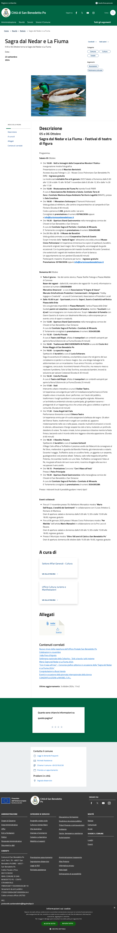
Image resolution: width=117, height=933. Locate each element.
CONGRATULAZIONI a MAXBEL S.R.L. (55, 677)
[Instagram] (92, 12)
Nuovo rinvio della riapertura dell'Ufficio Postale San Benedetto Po (68, 649)
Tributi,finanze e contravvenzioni (71, 825)
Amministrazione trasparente (70, 857)
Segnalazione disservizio (39, 861)
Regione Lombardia (8, 3)
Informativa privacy (66, 865)
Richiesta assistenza (38, 869)
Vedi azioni (103, 41)
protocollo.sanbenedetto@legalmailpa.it (17, 903)
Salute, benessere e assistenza (71, 833)
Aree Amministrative (9, 824)
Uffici (3, 828)
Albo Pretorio (64, 861)
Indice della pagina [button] (14, 125)
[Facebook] (75, 12)
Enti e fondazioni (7, 833)
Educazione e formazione (68, 817)
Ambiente (62, 829)
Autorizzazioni (64, 837)
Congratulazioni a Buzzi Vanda (52, 671)
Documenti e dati (8, 845)
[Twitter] (81, 12)
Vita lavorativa (35, 828)
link (80, 919)
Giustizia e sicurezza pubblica (70, 821)
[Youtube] (87, 12)
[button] (58, 929)
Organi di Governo (8, 820)
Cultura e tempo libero (39, 824)
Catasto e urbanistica (38, 837)
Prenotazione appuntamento (41, 857)
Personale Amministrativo (11, 841)
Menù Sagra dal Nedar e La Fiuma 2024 (56, 661)
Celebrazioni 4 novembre (50, 652)
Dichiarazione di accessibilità (70, 873)
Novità (14, 31)
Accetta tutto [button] (49, 924)
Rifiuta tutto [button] (67, 923)
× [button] (114, 908)
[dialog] (58, 919)
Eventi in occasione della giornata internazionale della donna (65, 674)
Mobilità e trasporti (37, 841)
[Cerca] (113, 12)
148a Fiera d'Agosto (48, 655)
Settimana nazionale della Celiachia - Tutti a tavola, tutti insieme (66, 658)
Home (6, 31)
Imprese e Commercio (38, 833)
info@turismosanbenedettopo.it (59, 217)
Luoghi (90, 840)
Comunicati (92, 824)
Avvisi (90, 828)
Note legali (63, 869)
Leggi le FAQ (35, 865)
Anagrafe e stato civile (39, 820)
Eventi (90, 844)
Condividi (91, 41)
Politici (4, 837)
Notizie (22, 31)
